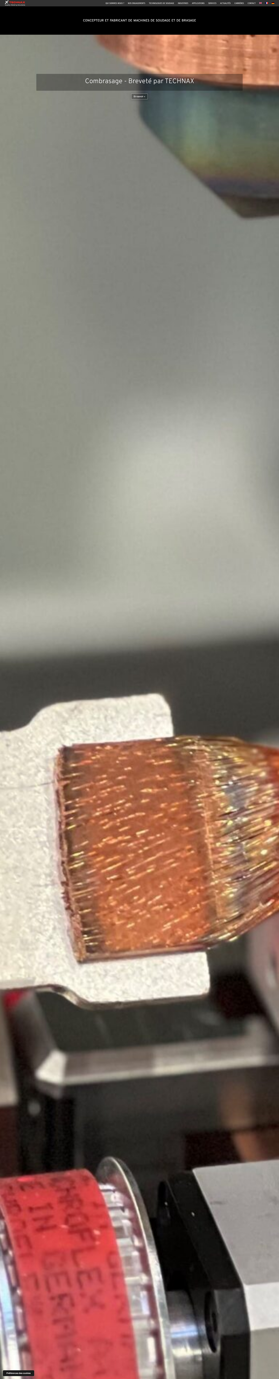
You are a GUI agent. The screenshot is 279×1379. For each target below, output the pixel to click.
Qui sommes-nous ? (114, 3)
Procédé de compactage (139, 218)
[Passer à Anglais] (260, 4)
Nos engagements (136, 3)
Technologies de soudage (161, 3)
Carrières (239, 3)
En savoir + (139, 233)
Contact (252, 3)
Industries (183, 3)
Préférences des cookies (18, 1373)
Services (212, 3)
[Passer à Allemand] (273, 4)
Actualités (225, 3)
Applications (198, 3)
